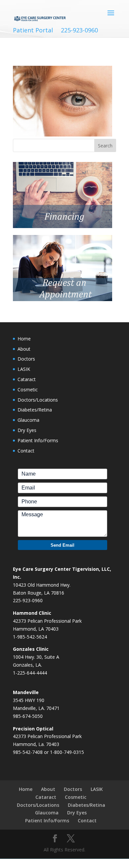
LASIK (24, 369)
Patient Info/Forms (38, 440)
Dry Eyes (27, 430)
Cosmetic (28, 389)
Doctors (26, 359)
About (24, 349)
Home (24, 338)
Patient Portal (33, 30)
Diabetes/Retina (35, 410)
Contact (26, 451)
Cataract (27, 379)
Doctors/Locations (38, 400)
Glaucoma (28, 420)
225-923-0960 (79, 30)
